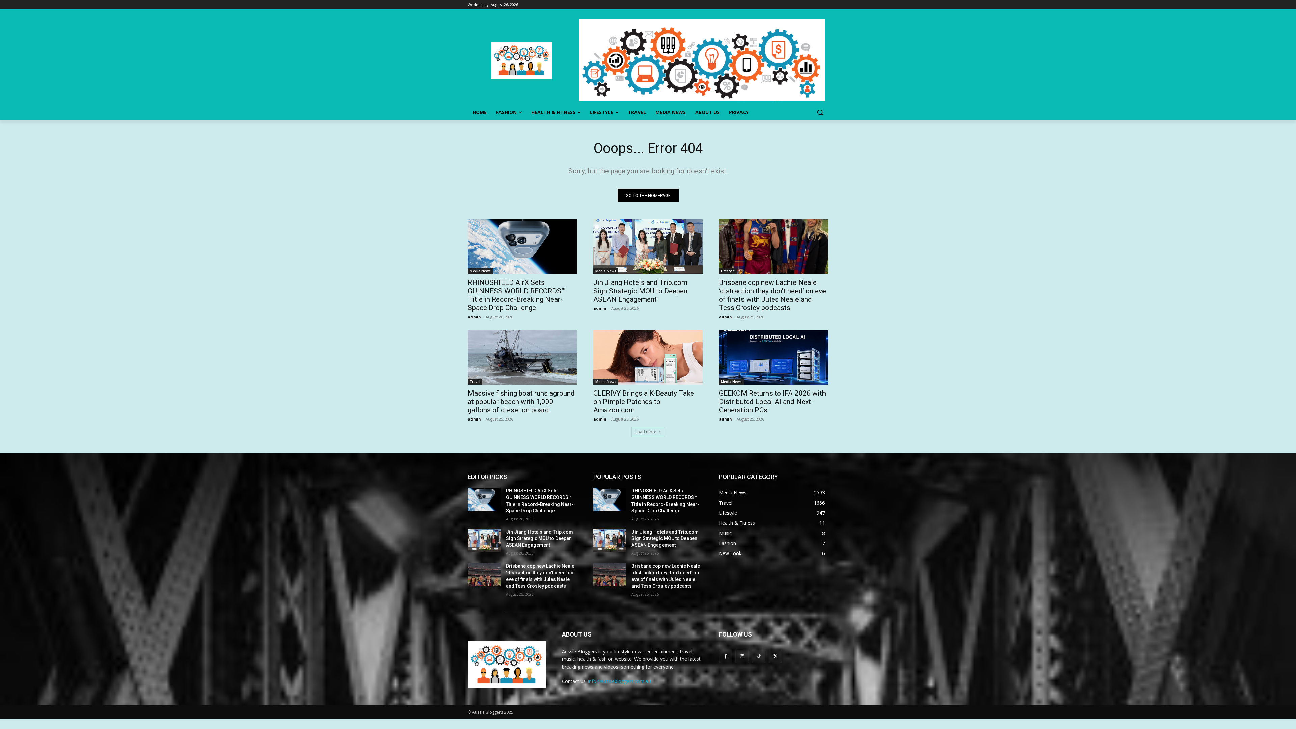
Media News (480, 271)
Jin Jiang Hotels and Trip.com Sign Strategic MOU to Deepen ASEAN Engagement (640, 290)
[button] (820, 112)
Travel (475, 381)
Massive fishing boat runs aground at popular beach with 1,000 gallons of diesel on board (521, 401)
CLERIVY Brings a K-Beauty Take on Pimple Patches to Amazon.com (643, 401)
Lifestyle (728, 271)
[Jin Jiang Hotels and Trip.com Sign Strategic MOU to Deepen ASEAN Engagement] (648, 246)
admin (474, 316)
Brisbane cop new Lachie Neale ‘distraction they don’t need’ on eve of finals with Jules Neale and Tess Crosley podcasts (772, 295)
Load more (645, 432)
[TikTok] (758, 656)
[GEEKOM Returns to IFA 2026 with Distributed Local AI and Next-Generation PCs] (773, 357)
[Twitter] (775, 656)
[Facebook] (725, 656)
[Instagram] (742, 656)
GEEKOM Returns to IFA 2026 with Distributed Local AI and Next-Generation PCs (772, 401)
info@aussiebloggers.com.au (619, 681)
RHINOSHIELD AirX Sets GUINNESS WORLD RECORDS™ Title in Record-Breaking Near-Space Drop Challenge (517, 295)
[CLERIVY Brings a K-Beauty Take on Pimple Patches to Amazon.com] (648, 357)
